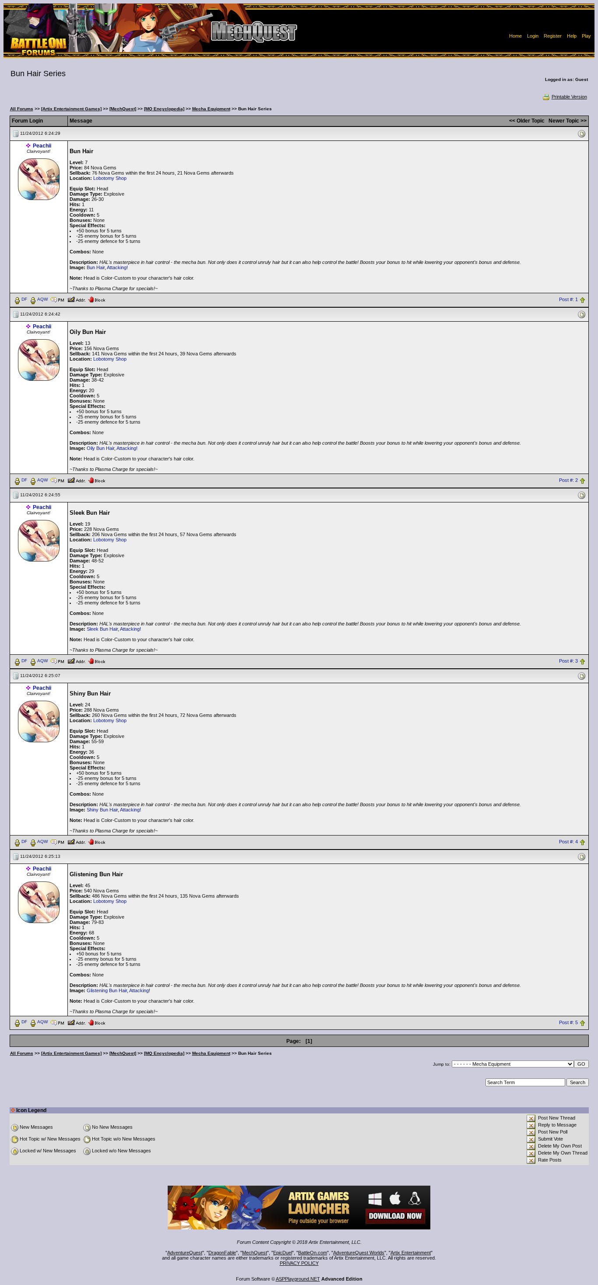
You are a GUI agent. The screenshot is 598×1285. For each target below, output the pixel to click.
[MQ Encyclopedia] (164, 108)
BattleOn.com (312, 1252)
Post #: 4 (568, 841)
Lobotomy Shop (110, 178)
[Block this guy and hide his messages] (97, 299)
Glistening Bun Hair (107, 990)
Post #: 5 (568, 1022)
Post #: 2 (568, 480)
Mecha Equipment (211, 108)
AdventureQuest (184, 1252)
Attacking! (117, 267)
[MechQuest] (122, 108)
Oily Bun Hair (100, 448)
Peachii (42, 146)
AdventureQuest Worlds (358, 1252)
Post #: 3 (568, 661)
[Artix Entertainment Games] (71, 108)
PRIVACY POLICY (299, 1263)
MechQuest (254, 1252)
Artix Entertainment (410, 1252)
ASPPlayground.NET (298, 1278)
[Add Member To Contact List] (76, 299)
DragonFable (222, 1252)
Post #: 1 (568, 299)
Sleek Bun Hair (102, 629)
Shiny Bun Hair (102, 809)
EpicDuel (282, 1252)
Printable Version (569, 96)
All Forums (21, 108)
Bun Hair (96, 267)
